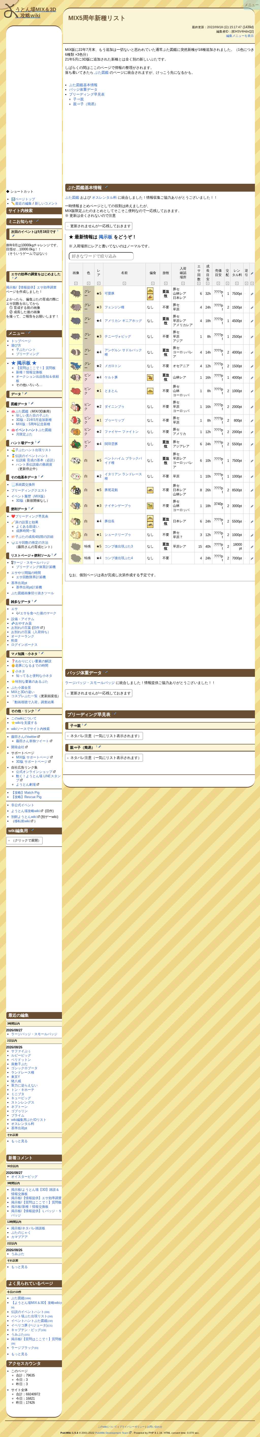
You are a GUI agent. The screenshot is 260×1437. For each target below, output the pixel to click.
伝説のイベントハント (31, 456)
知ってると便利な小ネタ (34, 676)
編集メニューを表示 (240, 36)
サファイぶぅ (21, 1051)
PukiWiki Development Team (111, 1432)
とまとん (111, 391)
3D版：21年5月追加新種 (34, 420)
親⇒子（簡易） (85, 104)
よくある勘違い (27, 526)
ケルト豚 (111, 377)
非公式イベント (22, 805)
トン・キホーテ (22, 1090)
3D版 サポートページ (31, 761)
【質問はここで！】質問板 (36, 368)
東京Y (15, 1077)
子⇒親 (78, 99)
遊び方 (16, 345)
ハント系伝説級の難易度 (34, 464)
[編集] (106, 187)
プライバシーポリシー (132, 1426)
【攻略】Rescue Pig (26, 797)
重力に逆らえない (24, 1085)
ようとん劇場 (26, 784)
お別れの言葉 (21, 628)
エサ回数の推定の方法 (31, 542)
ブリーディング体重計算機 (36, 567)
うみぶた (17, 1254)
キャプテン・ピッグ (28, 1330)
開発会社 (17, 747)
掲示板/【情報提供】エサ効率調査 (31, 287)
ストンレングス (22, 1102)
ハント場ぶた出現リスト (32, 1316)
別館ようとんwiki (24, 817)
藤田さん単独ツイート (32, 741)
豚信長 (110, 521)
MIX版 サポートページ (33, 757)
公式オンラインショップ (34, 772)
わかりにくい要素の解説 (33, 661)
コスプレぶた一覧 (24, 696)
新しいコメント (46, 203)
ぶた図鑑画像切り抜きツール (32, 593)
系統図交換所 (25, 484)
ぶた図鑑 (101, 72)
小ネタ (20, 671)
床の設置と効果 (26, 522)
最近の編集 (23, 203)
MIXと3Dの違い (23, 692)
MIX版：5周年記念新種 (33, 424)
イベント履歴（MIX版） (29, 496)
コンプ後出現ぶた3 (119, 546)
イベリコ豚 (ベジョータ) (32, 1325)
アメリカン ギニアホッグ (123, 321)
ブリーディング (27, 354)
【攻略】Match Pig (25, 792)
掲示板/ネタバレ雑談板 (28, 1228)
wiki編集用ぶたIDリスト (28, 1120)
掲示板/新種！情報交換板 (29, 1207)
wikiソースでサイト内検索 (30, 729)
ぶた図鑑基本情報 (83, 85)
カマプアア (19, 1237)
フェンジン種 (114, 307)
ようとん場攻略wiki (25, 811)
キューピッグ (21, 1098)
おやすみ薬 (23, 623)
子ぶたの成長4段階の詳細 (34, 537)
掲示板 (105, 236)
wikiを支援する (26, 723)
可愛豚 (110, 293)
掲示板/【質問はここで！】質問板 (36, 1202)
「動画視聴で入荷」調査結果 (32, 702)
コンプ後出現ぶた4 (119, 558)
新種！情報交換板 (29, 372)
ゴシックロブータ (24, 1068)
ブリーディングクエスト (29, 490)
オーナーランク (22, 636)
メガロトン (113, 366)
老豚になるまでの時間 (31, 665)
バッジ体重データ (83, 89)
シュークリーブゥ (118, 535)
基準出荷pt (19, 583)
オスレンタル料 (104, 197)
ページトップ (25, 199)
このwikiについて (24, 718)
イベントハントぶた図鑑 (32, 1321)
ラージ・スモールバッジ (31, 562)
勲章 (14, 641)
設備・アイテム (22, 619)
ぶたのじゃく (21, 1232)
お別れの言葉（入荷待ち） (31, 632)
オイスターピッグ (24, 1177)
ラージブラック (24, 1348)
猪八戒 (16, 1081)
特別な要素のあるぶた (31, 681)
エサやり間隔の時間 (26, 573)
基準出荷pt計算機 (29, 587)
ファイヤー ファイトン (122, 432)
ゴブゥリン (19, 1111)
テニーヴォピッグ (118, 336)
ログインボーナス (24, 645)
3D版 (19, 500)
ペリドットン (21, 1060)
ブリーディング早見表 (87, 94)
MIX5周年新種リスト (97, 17)
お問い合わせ (154, 1426)
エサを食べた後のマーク (38, 613)
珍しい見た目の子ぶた (32, 415)
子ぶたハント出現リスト (33, 450)
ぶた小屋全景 (21, 688)
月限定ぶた (24, 434)
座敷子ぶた (19, 1064)
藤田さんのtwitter (24, 737)
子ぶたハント (26, 349)
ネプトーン (19, 1107)
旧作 (36, 628)
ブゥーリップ (114, 420)
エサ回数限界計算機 (31, 577)
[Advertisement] (160, 143)
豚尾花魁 (111, 490)
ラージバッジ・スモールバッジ (90, 683)
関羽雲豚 (111, 444)
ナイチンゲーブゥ (118, 506)
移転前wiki (22, 821)
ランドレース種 (22, 1072)
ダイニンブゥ (114, 406)
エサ (14, 609)
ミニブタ (17, 1094)
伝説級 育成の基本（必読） (36, 460)
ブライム (17, 1115)
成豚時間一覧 (26, 531)
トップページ (21, 341)
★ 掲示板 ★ (24, 362)
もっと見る (19, 1141)
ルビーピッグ (21, 1055)
